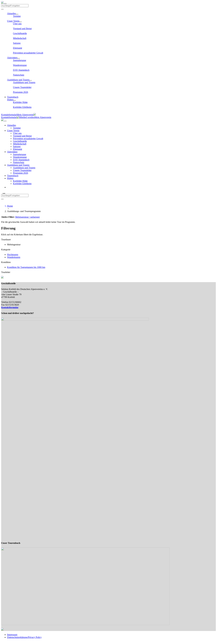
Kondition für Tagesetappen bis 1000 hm (26, 267)
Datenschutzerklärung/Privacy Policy (24, 637)
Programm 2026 (20, 92)
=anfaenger (34, 217)
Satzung (17, 43)
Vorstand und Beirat (22, 28)
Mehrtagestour (22, 217)
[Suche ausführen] (2, 199)
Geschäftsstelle (20, 33)
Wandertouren (13, 257)
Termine (17, 16)
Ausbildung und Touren (18, 79)
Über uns (17, 23)
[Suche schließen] (4, 193)
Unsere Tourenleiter (22, 87)
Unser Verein (13, 21)
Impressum (12, 634)
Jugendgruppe (19, 60)
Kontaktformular (9, 114)
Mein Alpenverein (25, 114)
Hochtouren (12, 254)
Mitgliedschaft (19, 38)
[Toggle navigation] (5, 3)
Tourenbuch (12, 97)
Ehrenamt (17, 48)
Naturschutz (18, 75)
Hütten (10, 99)
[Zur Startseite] (2, 2)
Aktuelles (11, 13)
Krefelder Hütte (20, 102)
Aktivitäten (12, 57)
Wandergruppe (20, 65)
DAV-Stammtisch (21, 70)
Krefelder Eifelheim (22, 107)
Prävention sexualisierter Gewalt (28, 53)
